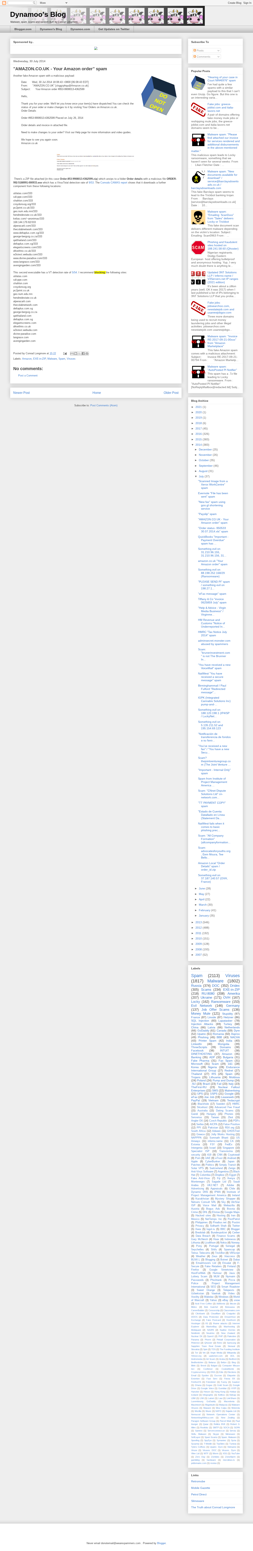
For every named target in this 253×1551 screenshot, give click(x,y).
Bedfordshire (197, 1362)
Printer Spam (208, 1040)
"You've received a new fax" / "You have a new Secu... (213, 749)
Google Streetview (221, 1269)
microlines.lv (229, 1460)
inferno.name (215, 1141)
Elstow (216, 1212)
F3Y (212, 1144)
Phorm (208, 1339)
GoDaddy (203, 1030)
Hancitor (195, 1391)
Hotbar (233, 1391)
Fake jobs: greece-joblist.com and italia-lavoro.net (221, 107)
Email (193, 1375)
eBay (225, 1300)
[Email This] (72, 353)
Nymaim (230, 1276)
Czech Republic (218, 1120)
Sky (223, 1202)
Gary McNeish (199, 1239)
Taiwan (215, 1117)
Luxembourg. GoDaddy (203, 1401)
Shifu (214, 1249)
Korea (195, 1067)
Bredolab (200, 1232)
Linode (212, 1017)
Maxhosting (229, 1326)
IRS (213, 1073)
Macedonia (229, 1401)
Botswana (230, 1307)
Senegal (230, 1246)
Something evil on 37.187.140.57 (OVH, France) (213, 878)
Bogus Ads (213, 1208)
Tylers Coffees (198, 1447)
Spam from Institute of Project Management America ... (212, 782)
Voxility (195, 1297)
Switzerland (216, 1168)
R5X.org (229, 1127)
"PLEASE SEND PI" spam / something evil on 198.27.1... (214, 585)
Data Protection (211, 1317)
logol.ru (211, 1229)
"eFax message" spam (212, 593)
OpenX (210, 1336)
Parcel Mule (225, 1421)
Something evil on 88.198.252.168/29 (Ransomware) (211, 573)
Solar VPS (197, 1168)
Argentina (223, 1171)
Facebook (197, 1050)
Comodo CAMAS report (113, 182)
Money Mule (200, 1013)
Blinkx (194, 1307)
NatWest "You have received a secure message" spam (210, 677)
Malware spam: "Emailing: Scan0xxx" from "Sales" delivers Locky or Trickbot (221, 216)
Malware (52, 358)
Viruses (71, 358)
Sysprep (195, 1444)
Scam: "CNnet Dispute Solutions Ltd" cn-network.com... (212, 794)
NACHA (235, 1037)
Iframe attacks (220, 1323)
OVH (226, 997)
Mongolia (223, 1044)
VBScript (234, 1253)
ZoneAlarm (230, 1457)
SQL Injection (200, 1020)
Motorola (235, 1408)
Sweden (220, 1104)
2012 (199, 927)
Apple (194, 1161)
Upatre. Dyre (216, 1447)
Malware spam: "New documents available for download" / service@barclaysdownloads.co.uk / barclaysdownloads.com (215, 180)
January (204, 915)
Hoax (216, 1239)
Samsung (231, 1343)
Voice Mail (209, 1205)
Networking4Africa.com (202, 1417)
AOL (232, 1356)
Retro (219, 1343)
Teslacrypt (233, 1100)
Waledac (209, 1297)
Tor (196, 1353)
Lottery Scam (199, 1276)
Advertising (197, 1188)
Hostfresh (231, 1320)
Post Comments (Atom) (103, 405)
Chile (232, 1188)
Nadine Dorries (227, 1330)
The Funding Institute (230, 1349)
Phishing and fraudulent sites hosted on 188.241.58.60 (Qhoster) (223, 245)
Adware (216, 1131)
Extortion (195, 1378)
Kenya (231, 1178)
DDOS (194, 1317)
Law (220, 1398)
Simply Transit (227, 1164)
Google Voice (207, 1388)
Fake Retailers (213, 1266)
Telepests (228, 1290)
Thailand (196, 1073)
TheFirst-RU (199, 1087)
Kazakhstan (202, 1198)
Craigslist (231, 1313)
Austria (195, 1208)
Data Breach (203, 1236)
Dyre (237, 1030)
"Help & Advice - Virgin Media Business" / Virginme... (212, 611)
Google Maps (232, 1212)
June (202, 888)
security (195, 1154)
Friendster (211, 1382)
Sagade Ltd (219, 1181)
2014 (199, 444)
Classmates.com (232, 1310)
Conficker (208, 1369)
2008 (199, 949)
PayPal (195, 1100)
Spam (62, 358)
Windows (223, 1297)
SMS (215, 1090)
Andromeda (196, 1359)
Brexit (203, 1365)
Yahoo (213, 1300)
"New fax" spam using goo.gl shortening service (211, 505)
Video (231, 1293)
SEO (213, 1286)
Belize (224, 1362)
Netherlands (232, 1027)
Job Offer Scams (215, 1010)
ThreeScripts (199, 1047)
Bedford (232, 1359)
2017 (199, 428)
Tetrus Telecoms (200, 1253)
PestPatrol (234, 1219)
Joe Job (209, 1097)
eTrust (219, 1158)
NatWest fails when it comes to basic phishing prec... (211, 827)
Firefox (195, 1269)
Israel (212, 1147)
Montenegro (198, 1181)
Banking (196, 1057)
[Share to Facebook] (83, 353)
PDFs (236, 1120)
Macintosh (196, 1405)
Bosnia (231, 1208)
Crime (194, 1212)
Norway (235, 1242)
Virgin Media (216, 1353)
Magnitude (210, 1405)
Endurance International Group (215, 1069)
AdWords (220, 1303)
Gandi (194, 1114)
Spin (205, 1349)
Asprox (235, 1033)
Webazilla (229, 1205)
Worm (215, 1453)
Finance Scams (226, 1236)
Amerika (234, 993)
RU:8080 (208, 993)
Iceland (194, 1395)
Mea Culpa (221, 1408)
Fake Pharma (200, 1060)
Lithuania (215, 1077)
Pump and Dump (223, 1080)
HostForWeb (198, 1273)
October (204, 460)
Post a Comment (28, 375)
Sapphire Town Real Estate (206, 1346)
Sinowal (231, 1346)
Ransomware (220, 1002)
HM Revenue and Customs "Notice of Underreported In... (211, 623)
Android (231, 1158)
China (194, 1027)
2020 (199, 412)
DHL (205, 1212)
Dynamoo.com (80, 29)
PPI (199, 1127)
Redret (229, 1070)
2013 (199, 922)
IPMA (217, 1192)
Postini (236, 1222)
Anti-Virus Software (202, 1171)
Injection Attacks (202, 1024)
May (202, 894)
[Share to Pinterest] (87, 353)
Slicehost (202, 1107)
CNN (219, 1154)
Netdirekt (195, 1333)
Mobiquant (196, 1330)
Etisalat (226, 1263)
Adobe (230, 1185)
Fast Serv (212, 1378)
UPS (200, 1093)
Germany (233, 1006)
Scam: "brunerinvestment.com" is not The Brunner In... (214, 654)
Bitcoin (233, 1303)
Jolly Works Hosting (223, 1134)
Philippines (201, 1222)
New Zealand (228, 1333)
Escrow (218, 1375)
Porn (197, 1158)
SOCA (226, 1427)
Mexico (195, 1219)
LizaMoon (210, 1242)
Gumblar (222, 1388)
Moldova (234, 1077)
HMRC (236, 1104)
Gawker (236, 1382)
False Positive (231, 1124)
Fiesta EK (229, 1378)
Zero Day (200, 1457)
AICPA (213, 1124)
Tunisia (232, 1444)
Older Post (171, 392)
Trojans (195, 1077)
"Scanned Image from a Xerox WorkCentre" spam (213, 484)
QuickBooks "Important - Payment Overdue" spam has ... (213, 540)
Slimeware (230, 1434)
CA (232, 1141)
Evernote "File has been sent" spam (213, 495)
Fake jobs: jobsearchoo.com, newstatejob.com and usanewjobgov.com (221, 307)
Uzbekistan (197, 1293)
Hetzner (228, 1017)
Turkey (228, 1024)
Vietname (231, 1447)
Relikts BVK (220, 1424)
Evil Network (201, 1006)
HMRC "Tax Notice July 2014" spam (212, 633)
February (205, 910)
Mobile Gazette (200, 1487)
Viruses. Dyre (229, 1450)
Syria (233, 1440)
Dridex (235, 986)
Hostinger (195, 1323)
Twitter (236, 1225)
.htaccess (229, 1256)
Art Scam (210, 1359)
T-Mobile (208, 1444)
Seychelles (197, 1249)
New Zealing (228, 1417)
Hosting (221, 1215)
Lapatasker (225, 1020)
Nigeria (212, 1067)
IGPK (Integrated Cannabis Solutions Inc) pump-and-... (214, 701)
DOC (215, 986)
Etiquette (231, 1375)
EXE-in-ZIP (39, 358)
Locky (195, 1002)
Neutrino (210, 1333)
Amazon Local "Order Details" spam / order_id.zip (211, 866)
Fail (219, 1083)
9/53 (91, 182)
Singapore (228, 1147)
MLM (216, 1276)
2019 (199, 417)
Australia (202, 1110)
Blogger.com (22, 29)
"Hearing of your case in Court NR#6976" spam (223, 79)
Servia (233, 1430)
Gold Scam (222, 1385)
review (213, 1463)
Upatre (201, 1033)
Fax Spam (226, 1060)
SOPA (237, 1427)
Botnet (224, 1259)
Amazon (27, 358)
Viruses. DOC (210, 1450)
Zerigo (231, 1168)
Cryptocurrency (198, 1372)
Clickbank (200, 1313)
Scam (215, 1063)
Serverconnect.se (216, 1430)
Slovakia (195, 1349)
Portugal (214, 1246)
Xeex (198, 1229)
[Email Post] (65, 353)
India (229, 1040)
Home (97, 392)
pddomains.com (198, 1463)
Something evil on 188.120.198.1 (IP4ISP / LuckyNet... (213, 713)
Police (194, 1283)
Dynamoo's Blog (38, 14)
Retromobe (198, 1481)
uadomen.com (216, 1356)
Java (232, 1273)
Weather (200, 1256)
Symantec (221, 1440)
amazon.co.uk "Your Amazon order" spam (213, 562)
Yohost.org (196, 1356)
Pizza (231, 1280)
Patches (196, 1164)
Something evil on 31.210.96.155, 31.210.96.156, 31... (212, 552)
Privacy (199, 1225)
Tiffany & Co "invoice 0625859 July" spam (212, 600)
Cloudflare (216, 1313)
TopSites (220, 1444)
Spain (228, 1073)
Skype (216, 1434)
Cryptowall (234, 1154)
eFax (194, 1097)
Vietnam (213, 1100)
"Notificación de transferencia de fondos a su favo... (214, 737)
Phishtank (216, 1280)
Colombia (205, 1175)
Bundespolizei (219, 1232)
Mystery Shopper (225, 1198)
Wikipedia (231, 1353)
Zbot (230, 1117)
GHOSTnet (233, 1131)
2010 (199, 938)
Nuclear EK (196, 1336)
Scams (206, 990)
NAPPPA (196, 1137)
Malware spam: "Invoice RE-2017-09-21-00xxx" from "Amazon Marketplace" (222, 341)
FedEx (228, 1144)
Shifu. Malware (198, 1434)
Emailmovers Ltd (206, 1263)
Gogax (209, 1385)
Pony (199, 1246)
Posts (200, 50)
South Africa (198, 1131)
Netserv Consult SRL (203, 1202)
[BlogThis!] (76, 353)
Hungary (211, 1114)
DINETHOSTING (201, 1053)
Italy (231, 1083)
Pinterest (195, 1343)
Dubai (236, 1259)
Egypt (232, 1175)
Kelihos (221, 1395)
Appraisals (217, 1188)
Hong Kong (219, 1391)
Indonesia (230, 1239)
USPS (213, 1093)
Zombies (215, 1457)
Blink (193, 1365)
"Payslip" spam (207, 514)
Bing (234, 1362)
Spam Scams (211, 1437)
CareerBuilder (197, 1310)
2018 (199, 423)
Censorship (214, 1310)
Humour (217, 1273)
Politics (210, 1164)
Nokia (223, 1242)
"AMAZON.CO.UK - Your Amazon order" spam (213, 521)
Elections (232, 1372)
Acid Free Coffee (203, 1303)
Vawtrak (216, 1293)
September (206, 465)
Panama (195, 1339)
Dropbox (220, 1175)
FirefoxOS (196, 1382)
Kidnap (232, 1395)
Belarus (212, 1362)
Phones (229, 1114)
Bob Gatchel (211, 1307)
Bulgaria (228, 1057)
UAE (208, 1158)
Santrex (199, 1430)
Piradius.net (220, 1222)
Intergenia (196, 1147)
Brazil (206, 1083)
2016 (199, 433)
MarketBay (211, 1326)
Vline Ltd (195, 1453)
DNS (213, 1372)
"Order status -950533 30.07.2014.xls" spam (213, 529)
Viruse (194, 1450)
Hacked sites (203, 1215)
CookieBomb (228, 1369)
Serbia (200, 1124)
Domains (225, 1047)
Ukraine (206, 997)
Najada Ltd (231, 1411)
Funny (224, 1382)
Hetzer (207, 1391)
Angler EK (197, 1120)
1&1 (230, 1063)
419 (209, 1154)
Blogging (210, 1259)
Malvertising (232, 1090)
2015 (199, 439)
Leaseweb (227, 1097)
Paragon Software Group (203, 1421)
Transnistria (226, 1151)
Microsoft (197, 1063)
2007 (199, 954)
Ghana (198, 1385)
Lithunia (195, 1242)
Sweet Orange (206, 1290)
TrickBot (220, 1253)
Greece (200, 1134)
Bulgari (214, 1365)
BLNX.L (195, 1259)
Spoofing (195, 1440)
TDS (213, 1349)
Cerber (236, 1232)
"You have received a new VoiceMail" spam (214, 666)
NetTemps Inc (213, 1219)
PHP (220, 1336)
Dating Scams (224, 1110)
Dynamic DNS (199, 1192)
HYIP (233, 1388)
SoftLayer (195, 1437)
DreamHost (230, 1317)
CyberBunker (212, 1161)
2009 (199, 943)
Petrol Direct (199, 1494)
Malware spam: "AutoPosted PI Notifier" (222, 368)
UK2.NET (212, 1185)
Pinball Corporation (226, 1339)
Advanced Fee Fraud (227, 1107)
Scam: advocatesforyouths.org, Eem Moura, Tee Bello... (214, 852)
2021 (199, 406)
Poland (201, 1080)
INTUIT (224, 1050)
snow (237, 1300)
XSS (225, 1453)
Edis (221, 1372)
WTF (206, 1453)
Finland (231, 1266)
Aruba (222, 1359)
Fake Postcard (213, 1320)
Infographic (208, 1395)
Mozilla (198, 1411)
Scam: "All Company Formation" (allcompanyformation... (214, 839)
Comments (203, 56)
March (203, 904)
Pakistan (213, 1127)
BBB (219, 1037)
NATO (218, 1411)
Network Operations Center (221, 1414)
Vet (204, 1353)
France (195, 1017)
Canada (222, 1030)
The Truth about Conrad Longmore (213, 1507)
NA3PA (210, 1330)
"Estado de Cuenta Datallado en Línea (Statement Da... (211, 815)
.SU (193, 1083)
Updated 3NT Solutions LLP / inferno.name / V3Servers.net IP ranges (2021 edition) (223, 277)
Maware (207, 1408)
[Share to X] (79, 353)
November (206, 454)
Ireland (236, 1195)
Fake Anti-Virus (200, 1178)
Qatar (206, 1424)
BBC (223, 1229)
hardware (211, 1460)
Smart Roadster (230, 1286)
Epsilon (205, 1375)
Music (208, 1411)
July (202, 476)
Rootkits (204, 1427)
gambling (195, 1460)
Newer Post (21, 392)
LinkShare (231, 1398)
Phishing (203, 1037)
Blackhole (203, 1104)
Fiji (218, 1178)
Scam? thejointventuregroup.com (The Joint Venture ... (214, 761)
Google (229, 1093)
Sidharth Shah (218, 1225)
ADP (212, 1057)
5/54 (74, 272)
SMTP (216, 1427)
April (202, 899)
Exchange (196, 1320)
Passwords (197, 1280)
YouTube (235, 1453)
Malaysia (223, 1405)
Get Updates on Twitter (113, 29)
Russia (196, 986)
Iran (233, 1215)
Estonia (195, 1144)
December (206, 449)
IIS (206, 1323)
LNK (202, 1398)
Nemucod (195, 1414)
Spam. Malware (228, 1437)
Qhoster (208, 1343)
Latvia (211, 1027)
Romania (218, 1033)
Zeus (214, 1256)
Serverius (196, 1117)
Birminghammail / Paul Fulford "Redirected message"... (212, 689)
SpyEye (208, 1440)
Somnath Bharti (219, 1137)
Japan (231, 1161)
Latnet (211, 1398)
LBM (193, 1398)
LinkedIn (196, 1044)
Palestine (231, 1336)
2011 (198, 933)
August (203, 471)
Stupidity (227, 1013)
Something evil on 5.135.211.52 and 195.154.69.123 (210, 725)
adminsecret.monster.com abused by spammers (214, 642)
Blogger (235, 1229)
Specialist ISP (200, 1151)
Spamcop (229, 1249)
